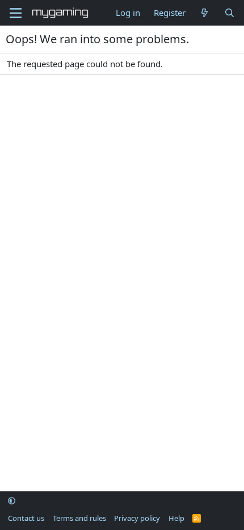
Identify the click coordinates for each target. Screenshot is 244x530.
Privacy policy (137, 518)
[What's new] (204, 12)
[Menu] (15, 13)
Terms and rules (79, 518)
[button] (12, 501)
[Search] (229, 12)
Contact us (26, 518)
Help (176, 518)
